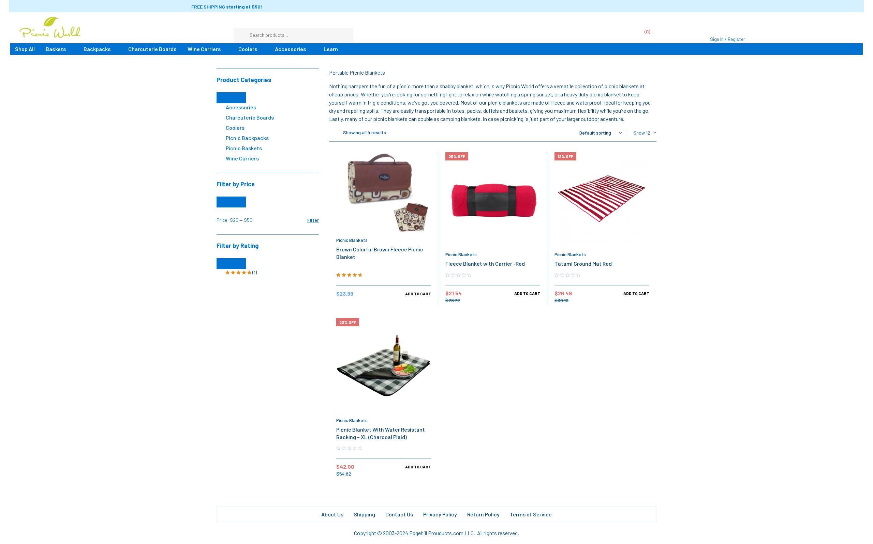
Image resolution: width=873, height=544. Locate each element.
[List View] (330, 133)
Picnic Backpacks (247, 138)
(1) (241, 272)
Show (639, 133)
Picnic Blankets (352, 240)
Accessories (241, 107)
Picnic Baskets (244, 148)
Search (344, 35)
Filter (313, 220)
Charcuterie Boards (250, 117)
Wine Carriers (242, 158)
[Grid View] (336, 133)
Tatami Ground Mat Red (583, 263)
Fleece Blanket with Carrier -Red (485, 263)
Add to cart (418, 293)
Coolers (235, 127)
